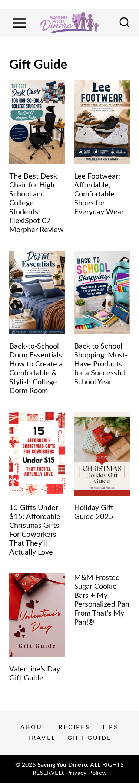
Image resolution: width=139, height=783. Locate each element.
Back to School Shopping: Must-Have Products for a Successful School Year (101, 364)
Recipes (74, 727)
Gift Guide (89, 738)
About (33, 727)
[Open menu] (19, 23)
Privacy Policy (85, 773)
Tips (110, 727)
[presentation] (37, 122)
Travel (41, 738)
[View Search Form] (124, 23)
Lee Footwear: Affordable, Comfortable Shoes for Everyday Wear (99, 194)
